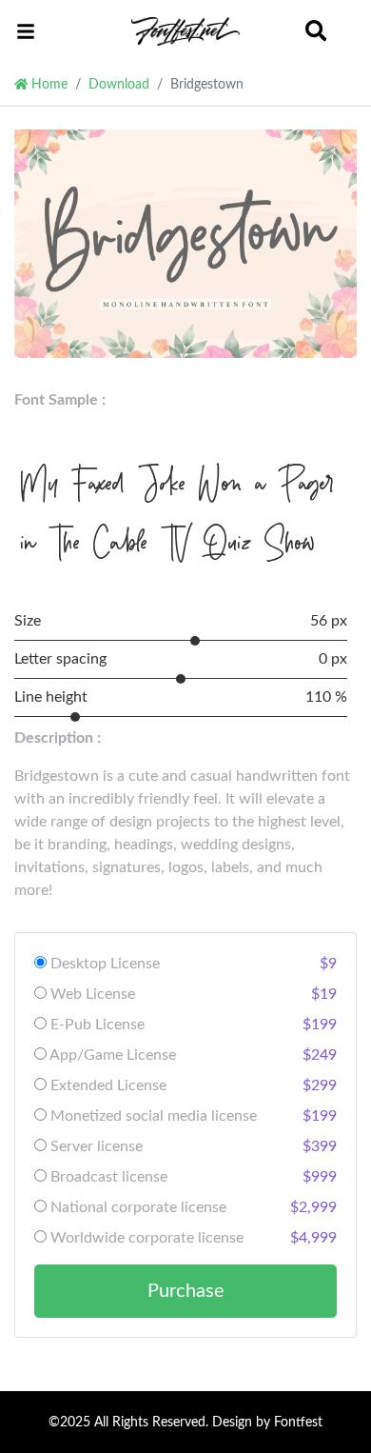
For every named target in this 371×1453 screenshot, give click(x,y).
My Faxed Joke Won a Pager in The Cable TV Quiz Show (178, 512)
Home (48, 84)
